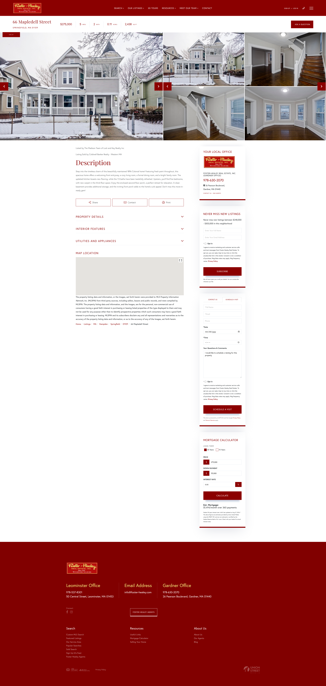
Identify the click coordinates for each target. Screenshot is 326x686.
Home (78, 324)
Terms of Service (210, 420)
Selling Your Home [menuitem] (138, 642)
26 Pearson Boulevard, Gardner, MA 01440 (187, 596)
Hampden (103, 324)
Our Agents (217, 193)
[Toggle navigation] (311, 8)
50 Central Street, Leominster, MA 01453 (89, 596)
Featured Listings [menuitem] (73, 638)
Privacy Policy (213, 261)
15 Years (222, 450)
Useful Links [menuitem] (135, 634)
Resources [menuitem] (168, 8)
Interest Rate (209, 479)
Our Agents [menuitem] (199, 638)
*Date (205, 327)
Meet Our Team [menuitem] (188, 8)
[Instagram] (71, 612)
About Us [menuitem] (198, 634)
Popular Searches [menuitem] (73, 645)
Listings (87, 324)
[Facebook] (67, 612)
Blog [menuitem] (196, 642)
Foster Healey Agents (144, 612)
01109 (125, 324)
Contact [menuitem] (207, 8)
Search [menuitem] (118, 8)
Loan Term (208, 446)
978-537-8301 (74, 592)
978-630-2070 (213, 180)
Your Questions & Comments (215, 348)
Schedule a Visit (232, 300)
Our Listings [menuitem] (135, 8)
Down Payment (210, 468)
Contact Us (207, 193)
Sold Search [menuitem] (71, 649)
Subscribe (222, 271)
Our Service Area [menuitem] (73, 642)
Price (205, 457)
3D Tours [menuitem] (153, 8)
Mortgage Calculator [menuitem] (139, 638)
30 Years (210, 450)
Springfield (115, 324)
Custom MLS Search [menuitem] (75, 634)
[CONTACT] (302, 24)
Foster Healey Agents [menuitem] (75, 656)
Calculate (222, 495)
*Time (205, 337)
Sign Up (287, 8)
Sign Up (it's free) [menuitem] (73, 653)
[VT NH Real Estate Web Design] (252, 669)
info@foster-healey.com (137, 592)
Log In (295, 8)
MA (94, 324)
